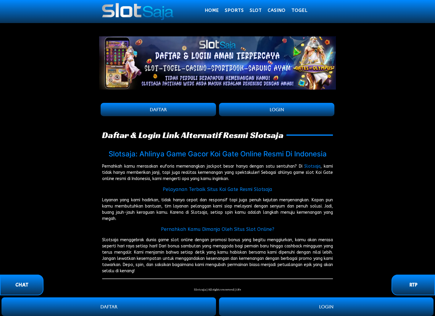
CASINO (277, 10)
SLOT (256, 10)
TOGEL (299, 10)
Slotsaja (312, 166)
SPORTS (234, 10)
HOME (212, 10)
